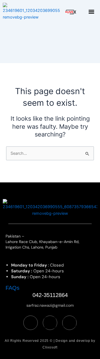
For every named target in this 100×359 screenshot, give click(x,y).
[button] (91, 11)
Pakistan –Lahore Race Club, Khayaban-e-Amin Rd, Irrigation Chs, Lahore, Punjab (42, 241)
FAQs (12, 288)
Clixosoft (50, 347)
